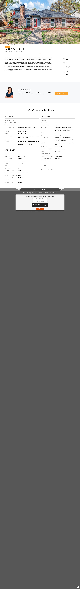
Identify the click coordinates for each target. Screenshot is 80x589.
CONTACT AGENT (61, 93)
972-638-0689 (29, 93)
